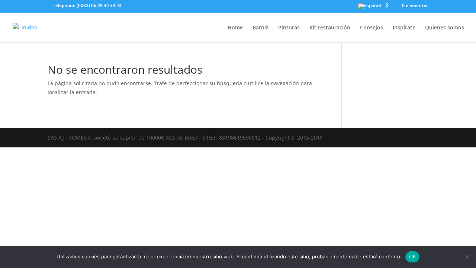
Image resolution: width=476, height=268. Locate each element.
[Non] (466, 257)
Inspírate (404, 28)
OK (412, 256)
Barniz (260, 28)
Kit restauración (329, 28)
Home (235, 28)
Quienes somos (444, 28)
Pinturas (289, 28)
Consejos (371, 28)
